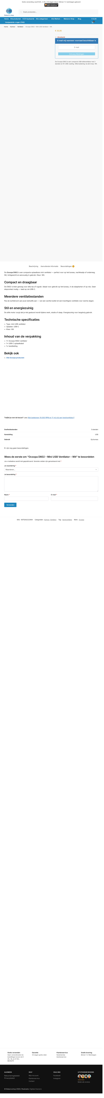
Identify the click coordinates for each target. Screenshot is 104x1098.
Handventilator (67, 520)
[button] (95, 20)
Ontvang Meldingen (76, 54)
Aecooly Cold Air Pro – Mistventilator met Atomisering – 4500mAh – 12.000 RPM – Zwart (49, 665)
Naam (7, 495)
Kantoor (12, 27)
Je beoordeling (10, 474)
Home (6, 27)
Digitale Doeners (36, 1089)
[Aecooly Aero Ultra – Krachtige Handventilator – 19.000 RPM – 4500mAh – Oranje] (47, 705)
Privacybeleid (9, 1078)
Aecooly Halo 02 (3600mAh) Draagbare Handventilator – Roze (40, 960)
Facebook (56, 1075)
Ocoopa (81, 520)
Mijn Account (33, 1075)
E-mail (54, 495)
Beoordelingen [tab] (67, 266)
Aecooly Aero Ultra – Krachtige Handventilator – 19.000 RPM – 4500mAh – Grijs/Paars (48, 1039)
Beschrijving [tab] (33, 266)
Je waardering (10, 466)
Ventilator (20, 27)
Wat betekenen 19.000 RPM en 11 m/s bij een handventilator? (51, 418)
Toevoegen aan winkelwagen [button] (40, 593)
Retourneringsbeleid (12, 1076)
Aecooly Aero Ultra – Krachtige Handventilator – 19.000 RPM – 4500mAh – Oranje (47, 740)
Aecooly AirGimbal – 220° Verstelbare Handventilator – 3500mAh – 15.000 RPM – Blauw (49, 900)
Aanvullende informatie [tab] (49, 266)
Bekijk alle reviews (84, 1082)
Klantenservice (34, 1078)
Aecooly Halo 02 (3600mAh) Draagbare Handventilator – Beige (40, 585)
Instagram (56, 1078)
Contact (31, 1081)
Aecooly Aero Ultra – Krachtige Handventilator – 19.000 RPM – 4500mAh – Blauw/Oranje (49, 820)
